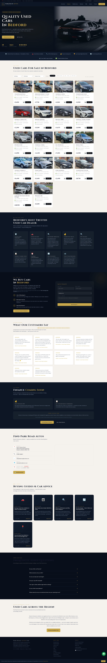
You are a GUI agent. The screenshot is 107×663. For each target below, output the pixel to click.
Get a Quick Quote (61, 422)
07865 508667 (20, 454)
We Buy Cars (75, 4)
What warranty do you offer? (53, 573)
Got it (103, 661)
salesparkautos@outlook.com (23, 458)
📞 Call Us (102, 4)
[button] (22, 93)
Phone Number (77, 286)
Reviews (81, 4)
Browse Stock (56, 642)
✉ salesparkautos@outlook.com (99, 0)
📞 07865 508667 (88, 0)
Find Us (95, 4)
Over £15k (73, 75)
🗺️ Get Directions (19, 472)
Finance (68, 4)
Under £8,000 (59, 75)
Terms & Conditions (57, 656)
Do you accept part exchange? (53, 577)
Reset (47, 76)
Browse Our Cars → (8, 37)
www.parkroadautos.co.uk (22, 463)
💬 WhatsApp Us (78, 650)
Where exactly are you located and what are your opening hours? (53, 592)
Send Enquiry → (74, 304)
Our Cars (63, 4)
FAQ (86, 4)
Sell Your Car (20, 37)
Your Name (59, 286)
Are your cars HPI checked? (53, 580)
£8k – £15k (67, 75)
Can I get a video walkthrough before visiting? (53, 584)
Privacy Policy (56, 654)
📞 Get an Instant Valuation (21, 310)
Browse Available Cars (53, 630)
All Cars (52, 75)
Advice (90, 4)
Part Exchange (56, 643)
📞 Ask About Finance (47, 422)
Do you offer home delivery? (53, 588)
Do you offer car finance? (53, 569)
